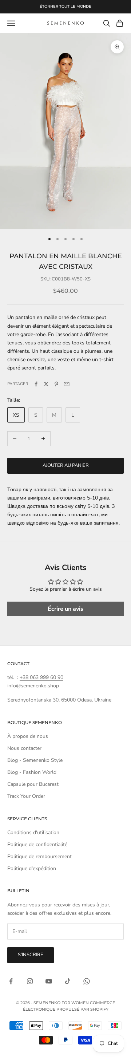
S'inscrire (30, 954)
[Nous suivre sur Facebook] (11, 981)
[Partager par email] (67, 384)
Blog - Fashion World (31, 772)
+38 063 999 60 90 (41, 677)
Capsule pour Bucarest (33, 784)
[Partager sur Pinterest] (56, 384)
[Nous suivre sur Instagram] (29, 981)
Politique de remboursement (39, 856)
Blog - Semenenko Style (35, 760)
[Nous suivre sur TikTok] (67, 981)
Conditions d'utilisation (33, 832)
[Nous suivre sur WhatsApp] (86, 981)
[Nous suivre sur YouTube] (48, 981)
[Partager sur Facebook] (36, 384)
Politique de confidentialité (37, 844)
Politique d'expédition (31, 868)
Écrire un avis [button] (65, 609)
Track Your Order (26, 796)
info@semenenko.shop (33, 685)
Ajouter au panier (66, 465)
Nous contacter (24, 748)
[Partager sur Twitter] (46, 384)
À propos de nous (27, 736)
